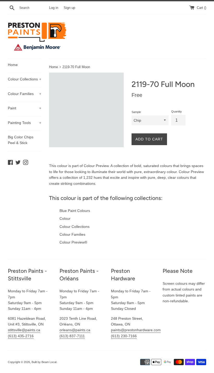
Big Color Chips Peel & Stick (20, 140)
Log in (53, 8)
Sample (136, 112)
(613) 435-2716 (21, 336)
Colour (65, 218)
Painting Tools (24, 123)
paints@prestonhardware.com (136, 330)
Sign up (69, 8)
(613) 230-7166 (124, 336)
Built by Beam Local (44, 362)
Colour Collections (24, 79)
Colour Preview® (73, 242)
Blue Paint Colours (75, 211)
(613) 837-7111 (72, 336)
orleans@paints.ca (75, 330)
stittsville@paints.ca (24, 330)
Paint (24, 108)
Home (13, 65)
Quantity (176, 111)
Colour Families (24, 94)
